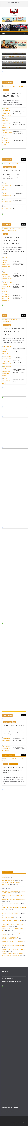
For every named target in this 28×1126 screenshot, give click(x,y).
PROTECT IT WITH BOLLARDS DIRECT (18, 132)
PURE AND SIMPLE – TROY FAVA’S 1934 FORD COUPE (18, 297)
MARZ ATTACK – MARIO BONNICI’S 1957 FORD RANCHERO (19, 286)
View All (23, 82)
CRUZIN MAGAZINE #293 (18, 207)
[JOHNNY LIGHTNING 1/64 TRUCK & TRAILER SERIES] (14, 321)
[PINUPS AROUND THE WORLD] (7, 381)
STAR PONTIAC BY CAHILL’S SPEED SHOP (12, 945)
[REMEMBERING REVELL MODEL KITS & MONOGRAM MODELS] (7, 371)
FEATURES (5, 234)
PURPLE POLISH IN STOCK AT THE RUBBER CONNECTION (19, 123)
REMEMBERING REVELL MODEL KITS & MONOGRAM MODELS (19, 371)
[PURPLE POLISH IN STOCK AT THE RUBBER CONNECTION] (7, 123)
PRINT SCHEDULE (6, 975)
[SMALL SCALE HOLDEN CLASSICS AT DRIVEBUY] (7, 350)
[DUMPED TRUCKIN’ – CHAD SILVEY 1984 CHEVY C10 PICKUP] (14, 230)
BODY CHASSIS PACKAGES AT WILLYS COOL (13, 895)
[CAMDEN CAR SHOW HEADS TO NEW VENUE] (7, 741)
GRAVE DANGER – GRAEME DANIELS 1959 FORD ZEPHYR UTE (18, 263)
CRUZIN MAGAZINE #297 (13, 171)
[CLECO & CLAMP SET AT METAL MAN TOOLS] (7, 141)
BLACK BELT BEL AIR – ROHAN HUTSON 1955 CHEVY (13, 770)
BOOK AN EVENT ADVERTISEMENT (10, 1107)
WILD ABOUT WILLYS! (7, 918)
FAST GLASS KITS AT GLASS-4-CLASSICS (12, 94)
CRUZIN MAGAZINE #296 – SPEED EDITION (19, 186)
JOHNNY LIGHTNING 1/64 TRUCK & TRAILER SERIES (13, 331)
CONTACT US (5, 971)
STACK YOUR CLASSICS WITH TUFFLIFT (12, 920)
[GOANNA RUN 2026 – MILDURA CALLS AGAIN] (7, 748)
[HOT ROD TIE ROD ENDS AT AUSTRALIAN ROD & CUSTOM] (7, 112)
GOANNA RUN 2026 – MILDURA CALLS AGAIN (12, 56)
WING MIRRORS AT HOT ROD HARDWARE (12, 941)
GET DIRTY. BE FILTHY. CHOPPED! (10, 903)
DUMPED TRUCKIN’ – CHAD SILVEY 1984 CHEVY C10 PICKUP (12, 240)
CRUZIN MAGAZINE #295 (18, 194)
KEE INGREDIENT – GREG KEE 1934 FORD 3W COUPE (18, 275)
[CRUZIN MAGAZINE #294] (7, 201)
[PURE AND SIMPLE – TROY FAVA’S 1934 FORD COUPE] (7, 297)
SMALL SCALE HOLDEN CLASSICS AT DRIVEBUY (19, 350)
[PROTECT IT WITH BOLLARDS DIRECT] (7, 133)
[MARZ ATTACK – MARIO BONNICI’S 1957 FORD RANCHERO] (7, 286)
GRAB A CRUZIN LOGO (7, 978)
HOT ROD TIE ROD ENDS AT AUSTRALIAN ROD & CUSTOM (18, 112)
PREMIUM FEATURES (13, 764)
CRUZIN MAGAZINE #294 (18, 201)
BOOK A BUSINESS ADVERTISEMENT (11, 1111)
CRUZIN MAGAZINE (7, 167)
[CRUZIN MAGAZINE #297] (14, 164)
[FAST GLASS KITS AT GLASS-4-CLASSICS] (14, 86)
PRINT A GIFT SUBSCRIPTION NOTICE (11, 981)
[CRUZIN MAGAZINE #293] (7, 208)
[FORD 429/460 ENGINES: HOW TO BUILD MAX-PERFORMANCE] (7, 360)
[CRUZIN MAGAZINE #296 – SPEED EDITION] (7, 186)
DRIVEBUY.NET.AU (7, 325)
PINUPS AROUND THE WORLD (18, 380)
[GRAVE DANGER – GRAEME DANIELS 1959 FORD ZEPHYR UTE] (7, 263)
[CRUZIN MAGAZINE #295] (7, 195)
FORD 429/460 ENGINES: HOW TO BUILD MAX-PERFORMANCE (18, 360)
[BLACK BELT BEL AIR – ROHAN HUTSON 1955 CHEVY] (14, 760)
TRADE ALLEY (6, 89)
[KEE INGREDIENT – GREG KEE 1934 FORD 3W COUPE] (7, 275)
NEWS (14, 167)
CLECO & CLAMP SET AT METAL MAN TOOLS (19, 141)
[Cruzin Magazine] (14, 24)
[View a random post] (24, 33)
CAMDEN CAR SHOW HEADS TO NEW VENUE (12, 62)
